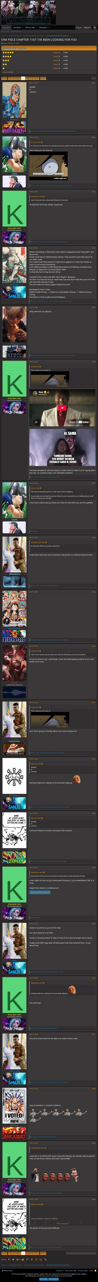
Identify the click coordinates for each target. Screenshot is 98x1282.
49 (37, 78)
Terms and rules (70, 1270)
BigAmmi (14, 1125)
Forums (6, 27)
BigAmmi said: (36, 1204)
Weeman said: (36, 764)
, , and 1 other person (51, 807)
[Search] (95, 27)
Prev (4, 78)
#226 (93, 362)
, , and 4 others (52, 301)
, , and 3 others (54, 355)
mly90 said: (35, 366)
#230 (93, 646)
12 (23, 78)
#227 (93, 483)
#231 (93, 702)
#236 (93, 978)
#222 (93, 137)
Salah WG (14, 284)
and (45, 586)
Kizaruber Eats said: (38, 542)
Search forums (16, 31)
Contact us (59, 1270)
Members (43, 27)
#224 (93, 248)
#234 (93, 868)
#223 (93, 192)
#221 (93, 83)
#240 (93, 1199)
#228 (93, 538)
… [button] (12, 78)
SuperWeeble (14, 628)
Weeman (14, 119)
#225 (93, 307)
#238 (93, 1089)
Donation (17, 27)
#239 (93, 1143)
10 (16, 78)
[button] (22, 27)
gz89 (14, 960)
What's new (30, 27)
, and (50, 242)
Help (91, 1270)
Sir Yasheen (14, 849)
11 (19, 78)
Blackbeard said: (36, 983)
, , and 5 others (54, 131)
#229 (93, 592)
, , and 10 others (50, 640)
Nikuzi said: (35, 488)
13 (27, 78)
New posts (5, 31)
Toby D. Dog (14, 1071)
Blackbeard (14, 795)
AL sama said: (36, 142)
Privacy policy (83, 1270)
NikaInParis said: (37, 196)
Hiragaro (14, 344)
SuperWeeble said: (37, 1148)
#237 (93, 1034)
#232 (93, 759)
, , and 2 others (47, 972)
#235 (93, 924)
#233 (93, 813)
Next (42, 78)
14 (30, 78)
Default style (7, 1270)
